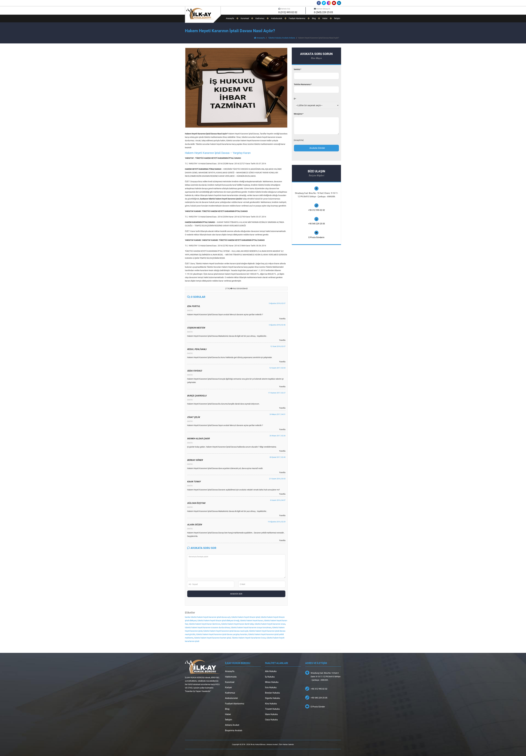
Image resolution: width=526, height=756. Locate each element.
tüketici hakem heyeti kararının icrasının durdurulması (207, 627)
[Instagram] (329, 3)
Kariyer (228, 687)
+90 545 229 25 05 (316, 223)
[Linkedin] (339, 3)
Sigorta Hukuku (272, 698)
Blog (314, 18)
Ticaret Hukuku (272, 709)
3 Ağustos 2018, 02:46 (277, 325)
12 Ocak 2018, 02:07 (277, 346)
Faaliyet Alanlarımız (297, 18)
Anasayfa (230, 18)
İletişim (337, 18)
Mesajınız (298, 114)
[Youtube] (334, 3)
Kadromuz (259, 18)
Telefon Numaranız (302, 84)
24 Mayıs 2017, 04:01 (277, 414)
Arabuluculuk (276, 18)
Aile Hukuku (271, 671)
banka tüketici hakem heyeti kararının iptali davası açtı (208, 617)
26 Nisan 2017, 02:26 (277, 436)
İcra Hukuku (271, 687)
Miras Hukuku (271, 682)
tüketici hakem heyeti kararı (251, 620)
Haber (325, 18)
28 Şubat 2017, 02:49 (277, 457)
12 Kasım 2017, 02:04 (277, 368)
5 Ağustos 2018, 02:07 (277, 303)
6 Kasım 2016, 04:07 (277, 500)
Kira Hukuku (271, 703)
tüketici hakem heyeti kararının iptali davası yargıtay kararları (221, 634)
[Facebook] (319, 3)
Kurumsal (245, 18)
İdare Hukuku (271, 714)
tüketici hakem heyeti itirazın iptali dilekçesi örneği (218, 620)
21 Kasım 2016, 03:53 (277, 479)
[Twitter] (324, 3)
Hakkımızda (231, 676)
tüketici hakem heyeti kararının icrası (270, 624)
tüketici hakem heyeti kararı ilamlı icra (204, 624)
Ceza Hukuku (271, 719)
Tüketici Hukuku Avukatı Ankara (281, 38)
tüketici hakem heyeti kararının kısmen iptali (212, 638)
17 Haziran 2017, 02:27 (276, 393)
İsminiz (297, 69)
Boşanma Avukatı (233, 730)
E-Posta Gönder (318, 706)
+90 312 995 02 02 (316, 210)
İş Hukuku (270, 676)
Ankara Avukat (232, 725)
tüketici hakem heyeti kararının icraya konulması (251, 627)
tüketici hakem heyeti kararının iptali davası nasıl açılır (225, 631)
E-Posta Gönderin (316, 237)
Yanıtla (282, 319)
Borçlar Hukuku (272, 692)
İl (295, 99)
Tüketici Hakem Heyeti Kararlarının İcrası (249, 638)
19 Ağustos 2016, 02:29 (276, 522)
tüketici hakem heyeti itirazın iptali (245, 617)
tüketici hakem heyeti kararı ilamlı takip (237, 624)
